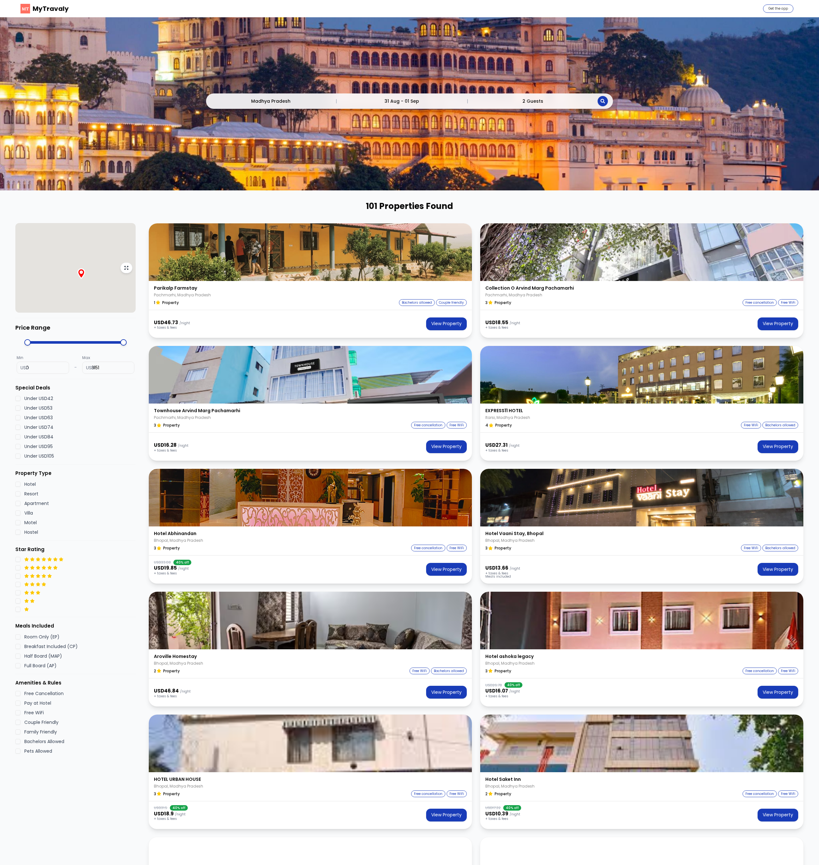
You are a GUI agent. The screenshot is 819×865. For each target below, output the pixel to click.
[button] (310, 252)
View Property (446, 323)
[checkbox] (17, 398)
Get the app (778, 8)
